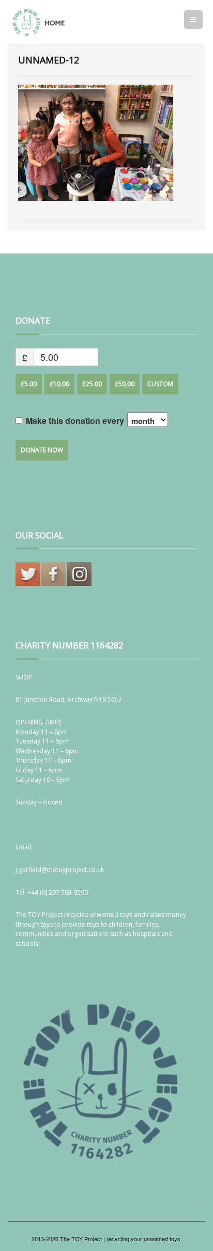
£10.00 (59, 383)
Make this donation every (76, 420)
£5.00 (29, 383)
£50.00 (124, 383)
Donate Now (42, 450)
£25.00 (92, 383)
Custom (160, 383)
